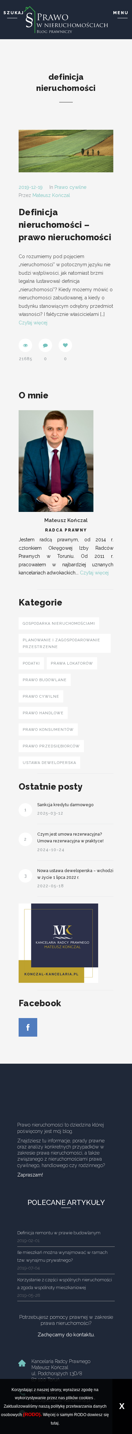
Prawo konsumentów (48, 729)
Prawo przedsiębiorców (51, 746)
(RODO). (32, 1414)
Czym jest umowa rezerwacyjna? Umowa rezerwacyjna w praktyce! (70, 837)
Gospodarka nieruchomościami (59, 623)
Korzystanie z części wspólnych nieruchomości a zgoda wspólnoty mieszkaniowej (64, 1287)
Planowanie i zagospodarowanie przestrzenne (61, 643)
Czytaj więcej (33, 322)
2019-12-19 (31, 187)
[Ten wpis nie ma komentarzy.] (45, 345)
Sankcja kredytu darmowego (65, 804)
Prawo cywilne (70, 187)
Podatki (31, 663)
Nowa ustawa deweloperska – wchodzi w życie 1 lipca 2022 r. (75, 874)
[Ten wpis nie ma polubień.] (65, 345)
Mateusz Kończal (51, 195)
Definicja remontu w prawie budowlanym (59, 1236)
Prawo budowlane (45, 680)
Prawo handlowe (43, 713)
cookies (86, 1397)
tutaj (55, 1423)
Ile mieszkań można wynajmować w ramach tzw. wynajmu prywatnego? (62, 1260)
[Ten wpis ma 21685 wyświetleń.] (25, 345)
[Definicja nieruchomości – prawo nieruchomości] (66, 151)
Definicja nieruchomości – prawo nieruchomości (65, 224)
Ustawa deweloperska (49, 763)
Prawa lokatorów (72, 663)
